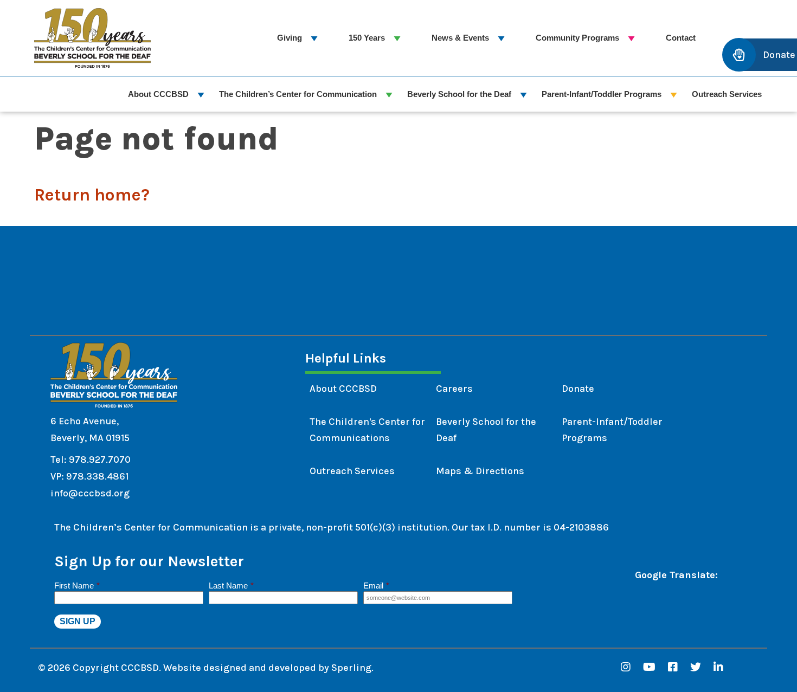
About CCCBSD (158, 94)
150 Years (367, 37)
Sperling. (352, 668)
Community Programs (577, 37)
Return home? (92, 195)
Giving (289, 37)
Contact (681, 37)
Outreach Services (727, 94)
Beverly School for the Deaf (459, 94)
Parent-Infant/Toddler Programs (601, 94)
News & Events (460, 37)
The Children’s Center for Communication (298, 94)
